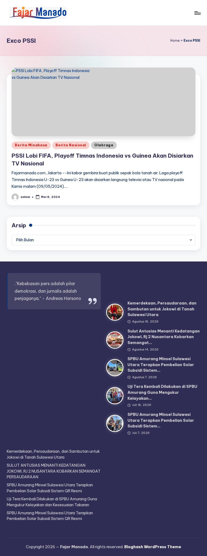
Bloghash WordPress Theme (152, 546)
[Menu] (197, 13)
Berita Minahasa (31, 145)
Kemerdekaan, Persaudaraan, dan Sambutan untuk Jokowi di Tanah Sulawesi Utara (161, 309)
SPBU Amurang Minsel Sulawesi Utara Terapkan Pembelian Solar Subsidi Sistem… (160, 364)
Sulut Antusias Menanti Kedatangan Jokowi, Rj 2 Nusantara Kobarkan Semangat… (163, 337)
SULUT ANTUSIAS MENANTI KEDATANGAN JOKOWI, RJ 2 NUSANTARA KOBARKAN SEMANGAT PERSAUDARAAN (54, 471)
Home (175, 40)
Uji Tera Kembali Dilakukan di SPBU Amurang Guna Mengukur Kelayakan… (162, 392)
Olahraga (103, 145)
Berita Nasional (71, 145)
